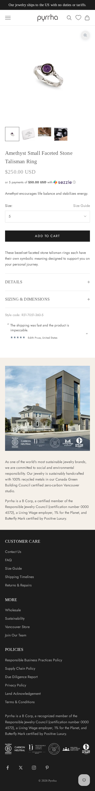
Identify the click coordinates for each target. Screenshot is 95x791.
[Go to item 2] (28, 134)
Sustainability (15, 618)
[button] (47, 182)
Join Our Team (15, 635)
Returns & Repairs (18, 585)
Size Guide (81, 205)
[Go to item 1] (12, 134)
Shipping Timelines (19, 576)
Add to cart (47, 236)
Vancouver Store (17, 626)
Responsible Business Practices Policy (33, 660)
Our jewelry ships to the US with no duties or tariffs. (48, 5)
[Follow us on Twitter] (20, 767)
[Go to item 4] (61, 134)
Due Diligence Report (21, 676)
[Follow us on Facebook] (7, 767)
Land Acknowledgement (23, 693)
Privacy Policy (15, 685)
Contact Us (13, 551)
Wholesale (13, 610)
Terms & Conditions (20, 701)
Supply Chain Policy (20, 668)
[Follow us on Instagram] (33, 767)
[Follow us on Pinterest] (47, 767)
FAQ (8, 560)
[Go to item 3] (44, 132)
